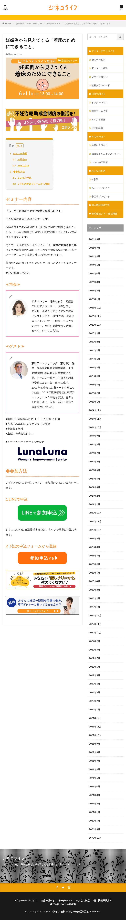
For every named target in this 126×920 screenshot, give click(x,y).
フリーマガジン (100, 76)
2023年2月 (94, 598)
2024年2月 (94, 495)
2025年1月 (94, 401)
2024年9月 (94, 435)
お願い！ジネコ (100, 145)
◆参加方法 (17, 171)
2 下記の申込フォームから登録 (31, 183)
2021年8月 (94, 752)
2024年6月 (94, 461)
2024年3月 (94, 487)
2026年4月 (94, 273)
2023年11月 (95, 521)
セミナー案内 (98, 59)
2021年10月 (95, 735)
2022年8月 (94, 649)
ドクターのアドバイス (103, 51)
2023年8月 (94, 547)
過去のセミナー (54, 23)
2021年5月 (94, 777)
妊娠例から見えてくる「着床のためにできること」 (88, 23)
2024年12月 (95, 410)
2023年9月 (94, 538)
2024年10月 (95, 427)
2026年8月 (94, 239)
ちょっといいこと (101, 187)
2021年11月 (95, 726)
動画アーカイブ (100, 111)
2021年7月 (94, 760)
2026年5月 (94, 264)
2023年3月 (94, 589)
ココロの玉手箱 (100, 162)
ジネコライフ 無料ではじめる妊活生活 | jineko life (73, 911)
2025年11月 (95, 316)
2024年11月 (95, 418)
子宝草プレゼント (101, 196)
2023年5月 (94, 572)
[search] (120, 37)
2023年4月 (94, 581)
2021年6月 (94, 769)
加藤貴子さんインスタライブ (106, 153)
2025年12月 (95, 307)
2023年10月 (95, 529)
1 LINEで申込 (22, 177)
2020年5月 (94, 820)
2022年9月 (94, 641)
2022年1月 (94, 709)
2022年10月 (95, 632)
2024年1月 (94, 504)
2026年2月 (94, 290)
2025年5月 (94, 367)
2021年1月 (94, 812)
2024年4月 (94, 478)
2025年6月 (94, 358)
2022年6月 (94, 666)
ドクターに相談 (100, 68)
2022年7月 (94, 658)
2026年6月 (94, 256)
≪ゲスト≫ (20, 165)
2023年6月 (94, 564)
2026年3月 (94, 282)
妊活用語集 (97, 128)
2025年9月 (94, 333)
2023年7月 (94, 555)
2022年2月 (94, 700)
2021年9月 (94, 743)
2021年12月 (95, 718)
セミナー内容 (18, 153)
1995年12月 (95, 837)
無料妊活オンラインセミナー (29, 23)
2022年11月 (95, 624)
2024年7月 (94, 453)
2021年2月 (94, 803)
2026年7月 (94, 247)
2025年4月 (94, 376)
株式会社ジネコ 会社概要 (104, 213)
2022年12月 (95, 615)
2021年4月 (94, 786)
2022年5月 (94, 675)
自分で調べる (98, 93)
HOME (8, 23)
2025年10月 (95, 324)
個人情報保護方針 (101, 205)
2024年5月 (94, 470)
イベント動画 (98, 119)
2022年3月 (94, 692)
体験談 (95, 179)
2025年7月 (94, 350)
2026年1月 (94, 299)
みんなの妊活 (98, 170)
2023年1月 (94, 606)
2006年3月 (94, 829)
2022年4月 (94, 683)
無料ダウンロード (101, 85)
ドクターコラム (100, 102)
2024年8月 (94, 444)
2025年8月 (94, 341)
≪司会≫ (19, 159)
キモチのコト (98, 136)
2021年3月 (94, 795)
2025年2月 (94, 393)
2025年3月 (94, 384)
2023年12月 (95, 512)
